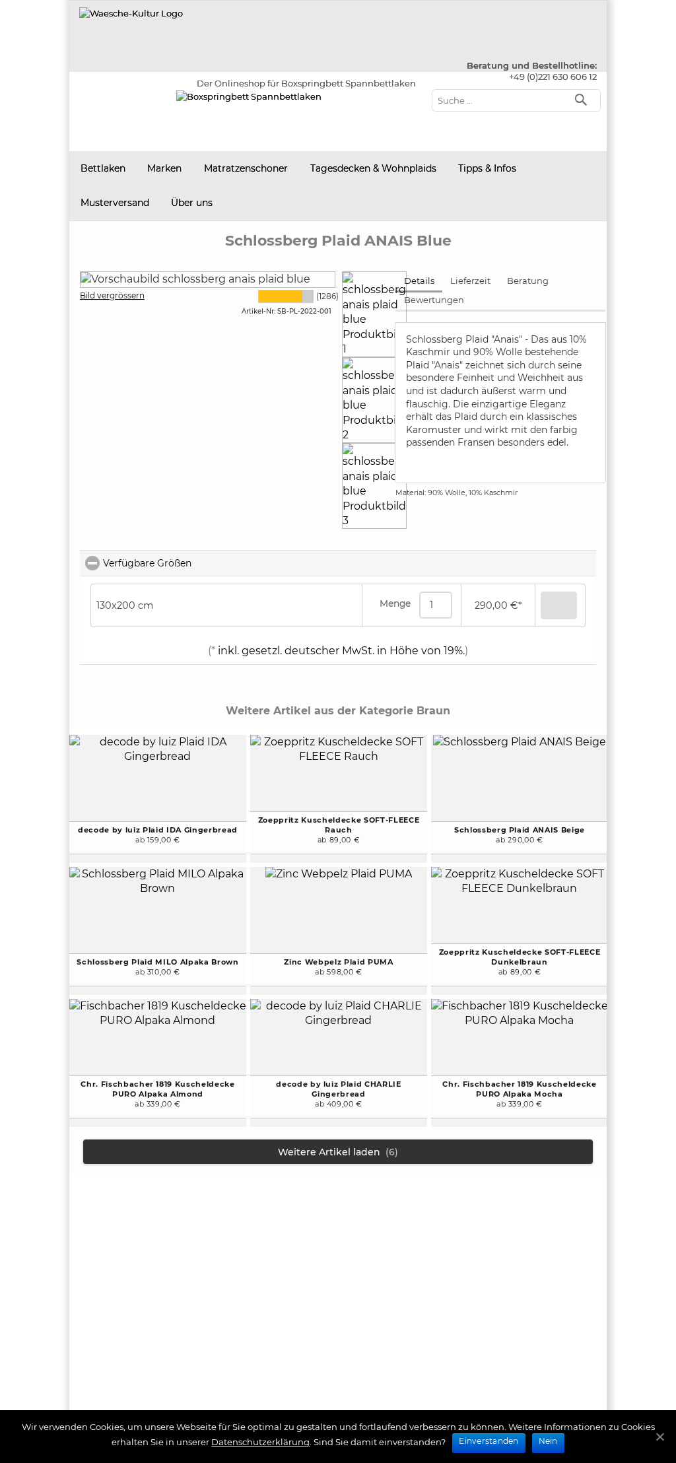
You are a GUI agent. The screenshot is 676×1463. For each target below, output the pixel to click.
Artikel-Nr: (258, 311)
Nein (548, 1441)
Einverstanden (488, 1441)
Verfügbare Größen (206, 563)
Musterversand (115, 203)
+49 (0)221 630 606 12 (553, 76)
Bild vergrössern (112, 295)
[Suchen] (584, 99)
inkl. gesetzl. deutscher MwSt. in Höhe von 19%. (340, 650)
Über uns (192, 203)
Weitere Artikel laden (338, 1152)
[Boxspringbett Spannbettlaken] (131, 13)
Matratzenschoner (246, 168)
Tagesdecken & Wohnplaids (373, 168)
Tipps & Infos (487, 168)
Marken (164, 168)
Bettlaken (103, 168)
